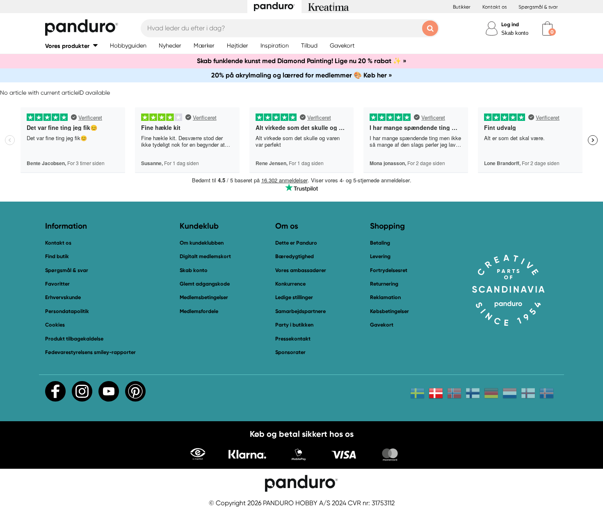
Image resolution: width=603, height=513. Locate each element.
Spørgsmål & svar (538, 7)
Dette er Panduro (296, 243)
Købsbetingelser (389, 311)
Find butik (57, 256)
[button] (71, 46)
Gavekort (381, 325)
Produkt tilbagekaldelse (74, 339)
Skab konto (514, 33)
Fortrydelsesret (388, 270)
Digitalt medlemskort (205, 256)
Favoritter (57, 284)
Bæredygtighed (294, 256)
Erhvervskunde (63, 297)
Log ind (510, 24)
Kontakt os (494, 7)
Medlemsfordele (199, 311)
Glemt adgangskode (205, 284)
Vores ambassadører (300, 270)
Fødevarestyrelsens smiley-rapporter (90, 352)
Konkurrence (290, 284)
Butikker (462, 7)
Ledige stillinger (294, 297)
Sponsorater (290, 352)
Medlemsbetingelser (204, 297)
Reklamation (385, 297)
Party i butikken (294, 325)
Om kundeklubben (202, 243)
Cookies (55, 325)
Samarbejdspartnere (300, 311)
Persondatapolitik (67, 311)
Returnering (384, 284)
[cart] (547, 28)
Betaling (380, 243)
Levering (380, 256)
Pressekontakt (293, 339)
